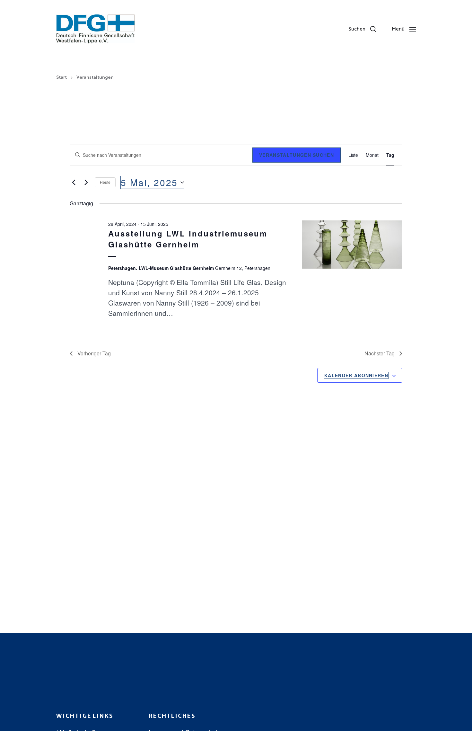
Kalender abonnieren (356, 375)
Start (61, 78)
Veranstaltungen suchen (296, 155)
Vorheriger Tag (94, 353)
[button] (362, 28)
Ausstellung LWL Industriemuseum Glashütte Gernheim (187, 239)
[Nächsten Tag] (86, 182)
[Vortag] (73, 182)
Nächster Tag (379, 353)
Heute (105, 182)
